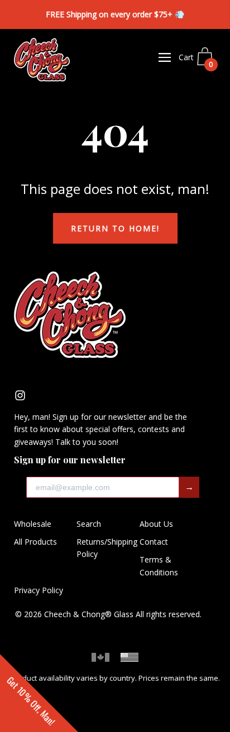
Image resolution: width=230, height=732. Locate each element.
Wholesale (32, 523)
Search (88, 523)
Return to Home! (115, 228)
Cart (196, 60)
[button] (39, 693)
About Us (156, 523)
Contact (154, 541)
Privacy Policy (38, 590)
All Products (35, 541)
